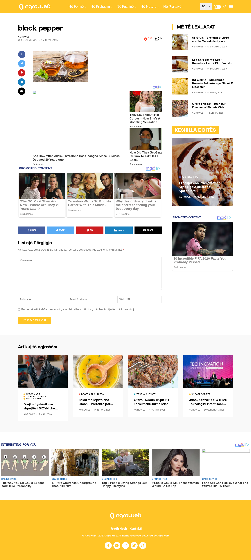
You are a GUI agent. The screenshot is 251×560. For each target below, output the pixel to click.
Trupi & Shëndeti (146, 394)
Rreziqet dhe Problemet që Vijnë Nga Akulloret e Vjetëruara (199, 187)
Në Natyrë (148, 6)
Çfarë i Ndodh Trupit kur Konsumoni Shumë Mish (151, 402)
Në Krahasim (100, 6)
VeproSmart (33, 399)
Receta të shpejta (92, 394)
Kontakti (136, 528)
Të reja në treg (36, 397)
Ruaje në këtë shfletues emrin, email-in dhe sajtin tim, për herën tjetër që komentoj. (78, 309)
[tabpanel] (202, 172)
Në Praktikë (172, 6)
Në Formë (76, 6)
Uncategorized (200, 394)
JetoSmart (33, 394)
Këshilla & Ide (190, 177)
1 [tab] (223, 143)
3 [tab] (227, 143)
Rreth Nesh (119, 528)
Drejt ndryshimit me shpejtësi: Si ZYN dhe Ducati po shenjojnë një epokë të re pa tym (41, 407)
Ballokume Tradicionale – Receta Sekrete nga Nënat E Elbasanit (212, 84)
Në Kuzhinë (125, 6)
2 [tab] (225, 143)
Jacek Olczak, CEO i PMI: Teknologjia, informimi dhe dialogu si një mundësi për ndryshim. (208, 402)
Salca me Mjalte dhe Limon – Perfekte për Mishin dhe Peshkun (94, 402)
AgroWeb (23, 37)
